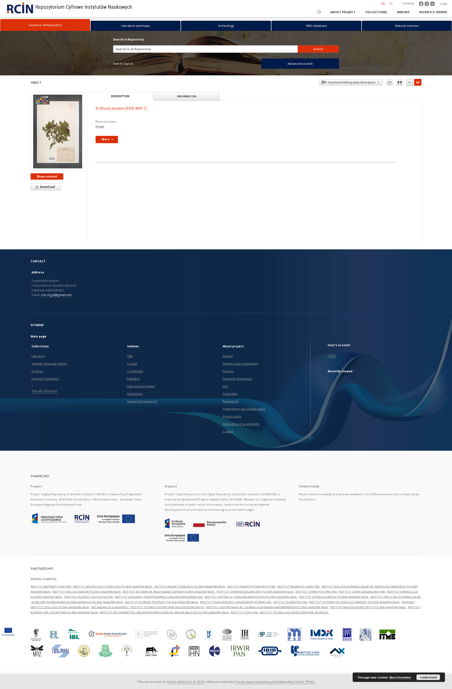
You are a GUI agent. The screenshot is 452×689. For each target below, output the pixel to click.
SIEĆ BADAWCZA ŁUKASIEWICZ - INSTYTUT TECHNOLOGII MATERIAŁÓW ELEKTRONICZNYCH (148, 607)
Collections (376, 12)
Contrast (408, 3)
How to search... (124, 64)
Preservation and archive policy (244, 409)
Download (47, 187)
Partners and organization (240, 364)
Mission (228, 356)
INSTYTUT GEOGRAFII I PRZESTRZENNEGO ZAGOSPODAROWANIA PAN (159, 597)
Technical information (237, 379)
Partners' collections (45, 379)
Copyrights (230, 394)
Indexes (403, 12)
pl (391, 3)
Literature (38, 356)
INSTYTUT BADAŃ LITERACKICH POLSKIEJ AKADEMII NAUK (190, 586)
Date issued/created (141, 386)
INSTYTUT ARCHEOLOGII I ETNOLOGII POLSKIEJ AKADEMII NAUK (113, 586)
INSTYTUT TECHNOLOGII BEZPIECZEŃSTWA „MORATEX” (294, 612)
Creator (132, 364)
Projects (228, 371)
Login (443, 3)
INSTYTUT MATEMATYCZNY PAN (51, 586)
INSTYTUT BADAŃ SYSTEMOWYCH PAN (251, 586)
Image (100, 127)
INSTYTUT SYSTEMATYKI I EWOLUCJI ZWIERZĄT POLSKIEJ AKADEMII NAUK (354, 602)
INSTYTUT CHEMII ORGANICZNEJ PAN (362, 591)
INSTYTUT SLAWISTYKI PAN (290, 602)
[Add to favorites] (389, 82)
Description (135, 394)
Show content (47, 176)
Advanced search (300, 63)
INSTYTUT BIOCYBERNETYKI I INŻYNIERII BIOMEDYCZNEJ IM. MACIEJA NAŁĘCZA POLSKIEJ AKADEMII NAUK (164, 612)
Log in (332, 356)
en (418, 82)
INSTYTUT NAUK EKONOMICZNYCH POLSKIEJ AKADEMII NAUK (368, 607)
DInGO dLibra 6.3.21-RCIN (185, 682)
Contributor (135, 371)
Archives (37, 371)
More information (400, 677)
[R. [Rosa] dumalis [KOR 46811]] (57, 131)
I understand (428, 677)
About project (342, 12)
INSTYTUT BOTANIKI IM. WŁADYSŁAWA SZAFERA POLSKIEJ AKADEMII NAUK (169, 591)
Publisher (133, 379)
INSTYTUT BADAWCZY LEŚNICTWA (298, 586)
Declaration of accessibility (241, 424)
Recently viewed (433, 12)
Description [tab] (120, 96)
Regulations (230, 401)
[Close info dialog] (399, 82)
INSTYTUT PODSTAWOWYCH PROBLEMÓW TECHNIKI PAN (236, 602)
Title (130, 356)
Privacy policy (232, 416)
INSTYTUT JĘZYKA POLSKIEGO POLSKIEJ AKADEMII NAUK (334, 597)
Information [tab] (186, 96)
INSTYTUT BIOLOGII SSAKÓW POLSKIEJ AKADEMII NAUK (86, 591)
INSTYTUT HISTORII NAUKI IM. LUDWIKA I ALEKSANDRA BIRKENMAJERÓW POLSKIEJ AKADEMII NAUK (267, 607)
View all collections (44, 391)
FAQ (225, 386)
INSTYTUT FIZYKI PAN (244, 612)
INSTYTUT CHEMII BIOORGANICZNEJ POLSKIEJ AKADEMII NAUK (255, 591)
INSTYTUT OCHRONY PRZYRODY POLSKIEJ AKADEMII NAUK (162, 602)
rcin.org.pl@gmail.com (56, 295)
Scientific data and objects (49, 364)
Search (318, 49)
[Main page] (318, 12)
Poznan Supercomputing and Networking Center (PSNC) (275, 682)
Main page (38, 336)
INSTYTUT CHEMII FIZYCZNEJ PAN (316, 591)
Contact (228, 432)
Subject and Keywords (142, 401)
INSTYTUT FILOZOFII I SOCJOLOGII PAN (88, 597)
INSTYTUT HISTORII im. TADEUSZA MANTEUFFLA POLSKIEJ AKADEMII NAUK (251, 597)
